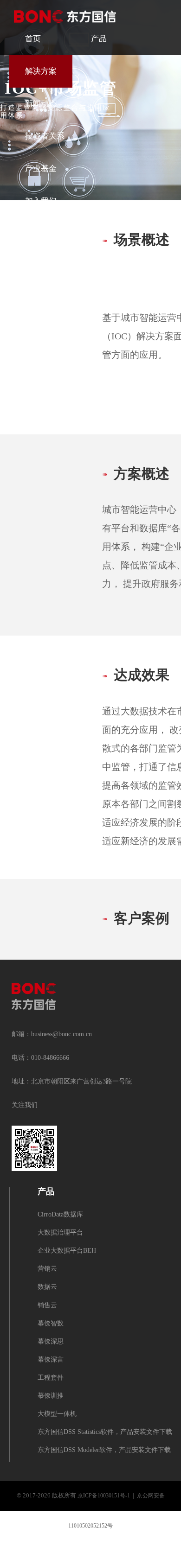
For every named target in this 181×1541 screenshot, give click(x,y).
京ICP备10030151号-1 (104, 1496)
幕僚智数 (51, 1323)
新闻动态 (41, 104)
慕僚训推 (51, 1396)
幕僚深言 (51, 1359)
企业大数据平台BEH (67, 1251)
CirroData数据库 (60, 1214)
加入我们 (41, 201)
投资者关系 (45, 136)
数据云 (47, 1287)
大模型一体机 (57, 1414)
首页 (33, 39)
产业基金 (41, 169)
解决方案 (41, 71)
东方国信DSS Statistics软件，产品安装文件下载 (105, 1432)
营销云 (47, 1269)
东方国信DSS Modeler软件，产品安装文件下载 (104, 1450)
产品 (99, 39)
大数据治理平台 (60, 1232)
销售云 (47, 1305)
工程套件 (51, 1378)
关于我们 (41, 233)
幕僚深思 (51, 1341)
